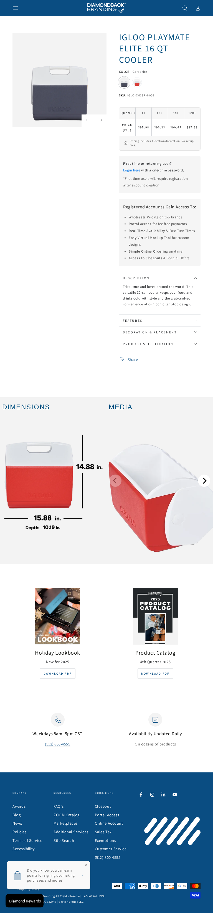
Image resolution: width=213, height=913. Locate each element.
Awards (19, 806)
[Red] (137, 82)
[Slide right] (100, 120)
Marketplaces (65, 823)
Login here (131, 170)
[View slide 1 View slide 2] (159, 480)
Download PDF (58, 673)
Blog (16, 814)
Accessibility (23, 848)
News (17, 823)
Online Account (109, 823)
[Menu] (15, 8)
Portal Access (107, 814)
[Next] (204, 481)
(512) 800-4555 (57, 744)
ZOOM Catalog (66, 814)
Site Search (64, 840)
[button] (184, 8)
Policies (19, 831)
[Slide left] (88, 120)
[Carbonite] (124, 82)
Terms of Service (27, 840)
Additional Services (71, 831)
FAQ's (59, 806)
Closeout (103, 806)
